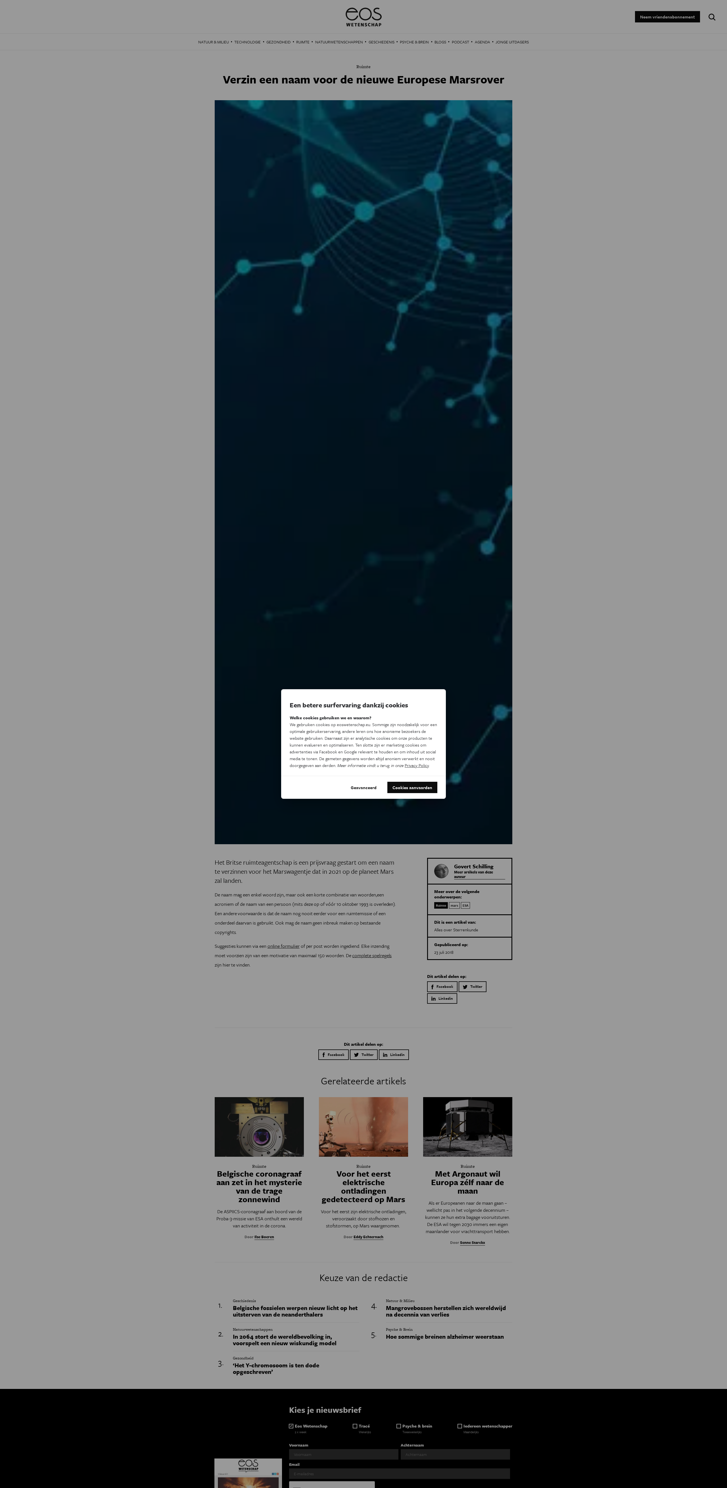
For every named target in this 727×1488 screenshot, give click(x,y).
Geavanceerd (364, 787)
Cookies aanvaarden (412, 787)
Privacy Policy (417, 765)
